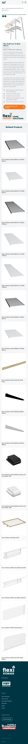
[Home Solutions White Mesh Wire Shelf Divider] (14, 646)
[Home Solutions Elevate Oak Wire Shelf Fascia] (14, 368)
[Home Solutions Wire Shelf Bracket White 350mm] (14, 431)
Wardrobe (4, 703)
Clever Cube (5, 698)
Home (3, 8)
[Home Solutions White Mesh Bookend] (14, 615)
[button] (25, 2)
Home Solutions (6, 696)
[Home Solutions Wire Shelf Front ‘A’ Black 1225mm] (14, 210)
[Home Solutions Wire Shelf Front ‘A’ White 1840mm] (14, 274)
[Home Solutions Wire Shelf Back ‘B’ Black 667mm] (14, 305)
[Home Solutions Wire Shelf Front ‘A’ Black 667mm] (14, 147)
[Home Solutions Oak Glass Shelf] (14, 525)
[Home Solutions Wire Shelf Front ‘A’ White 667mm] (14, 179)
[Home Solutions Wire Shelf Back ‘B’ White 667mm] (14, 337)
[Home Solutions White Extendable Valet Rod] (14, 585)
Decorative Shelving (7, 701)
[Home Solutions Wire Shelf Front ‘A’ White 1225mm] (14, 242)
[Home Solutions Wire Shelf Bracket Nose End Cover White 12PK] (14, 494)
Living (3, 708)
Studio (3, 705)
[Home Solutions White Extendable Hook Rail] (14, 555)
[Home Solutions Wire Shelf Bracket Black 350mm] (14, 400)
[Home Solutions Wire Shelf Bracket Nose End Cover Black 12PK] (14, 463)
